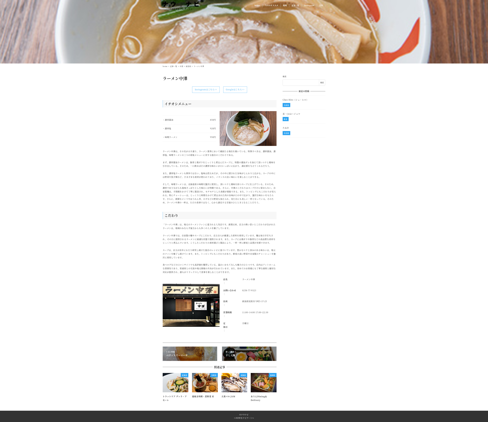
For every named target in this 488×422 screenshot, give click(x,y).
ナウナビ (245, 414)
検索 (284, 76)
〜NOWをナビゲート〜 (244, 418)
